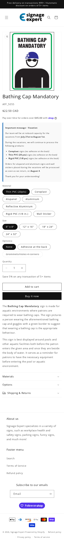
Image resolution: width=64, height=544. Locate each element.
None (9, 246)
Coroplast (41, 191)
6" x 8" (10, 226)
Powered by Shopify (35, 532)
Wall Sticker (44, 213)
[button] (6, 17)
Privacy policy (24, 537)
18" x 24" (47, 226)
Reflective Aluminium (19, 206)
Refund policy (15, 473)
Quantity (7, 261)
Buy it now (32, 296)
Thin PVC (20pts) (16, 191)
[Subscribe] (50, 494)
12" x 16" (28, 226)
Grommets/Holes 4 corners (24, 254)
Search (11, 458)
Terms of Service (16, 465)
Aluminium (32, 199)
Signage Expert (18, 532)
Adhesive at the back (34, 246)
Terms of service (42, 537)
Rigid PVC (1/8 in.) (17, 213)
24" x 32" (11, 234)
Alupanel (11, 199)
